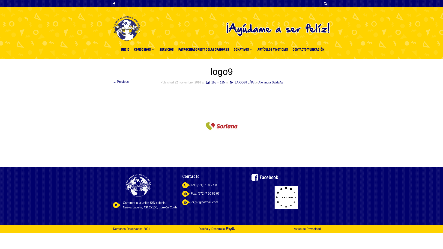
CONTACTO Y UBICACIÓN (308, 49)
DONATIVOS (241, 49)
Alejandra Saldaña (270, 82)
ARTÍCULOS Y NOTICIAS (272, 49)
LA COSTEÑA (243, 82)
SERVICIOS (166, 49)
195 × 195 (217, 82)
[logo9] (221, 126)
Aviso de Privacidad (307, 229)
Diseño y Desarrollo (212, 229)
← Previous (121, 81)
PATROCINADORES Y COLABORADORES (203, 49)
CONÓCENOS (142, 49)
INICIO (125, 49)
